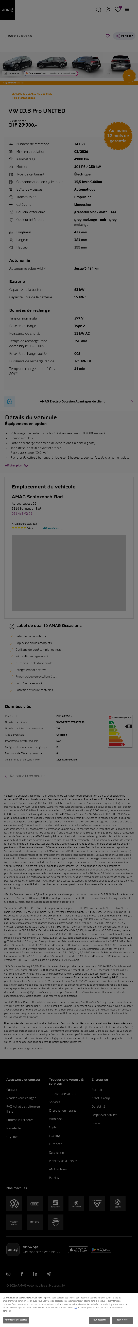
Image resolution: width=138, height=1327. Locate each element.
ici (76, 1308)
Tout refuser (122, 1320)
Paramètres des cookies (16, 1320)
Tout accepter (99, 1320)
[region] (69, 1310)
